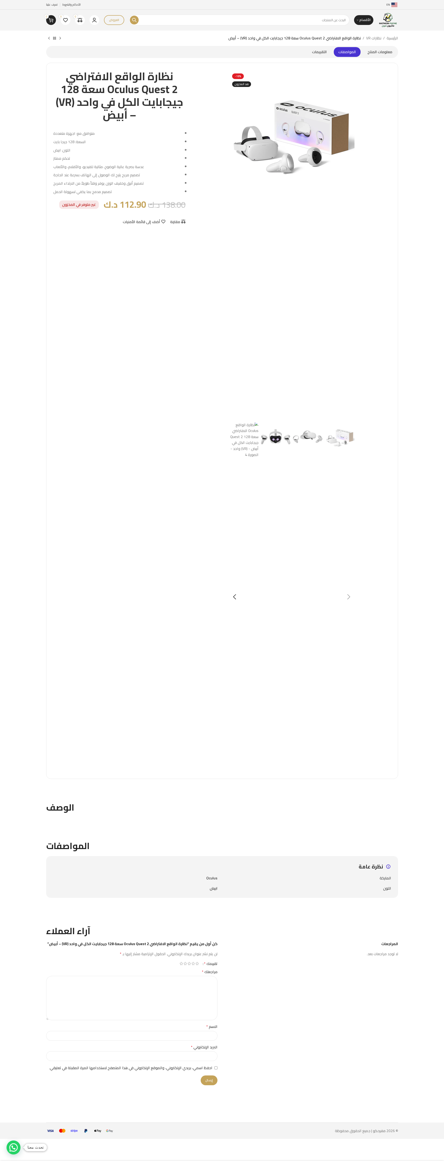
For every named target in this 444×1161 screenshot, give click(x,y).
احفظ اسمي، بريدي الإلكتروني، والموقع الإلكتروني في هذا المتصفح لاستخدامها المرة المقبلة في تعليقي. (130, 1067)
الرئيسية (392, 38)
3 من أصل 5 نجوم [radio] (189, 963)
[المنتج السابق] (60, 38)
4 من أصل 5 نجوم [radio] (185, 963)
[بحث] (134, 20)
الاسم (211, 1027)
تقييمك (210, 963)
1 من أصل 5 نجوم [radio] (197, 963)
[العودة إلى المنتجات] (54, 38)
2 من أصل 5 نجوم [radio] (193, 963)
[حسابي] (94, 20)
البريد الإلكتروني (204, 1047)
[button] (349, 597)
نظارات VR (373, 38)
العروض (114, 20)
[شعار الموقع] (388, 19)
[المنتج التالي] (49, 38)
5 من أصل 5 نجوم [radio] (181, 963)
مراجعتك (209, 972)
